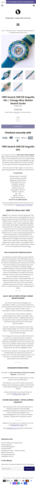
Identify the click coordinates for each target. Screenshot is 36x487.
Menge (18, 117)
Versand (16, 112)
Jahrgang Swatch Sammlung (24, 205)
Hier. (29, 246)
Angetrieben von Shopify (27, 478)
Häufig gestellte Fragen (19, 394)
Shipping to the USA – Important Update (13, 450)
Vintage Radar (18, 478)
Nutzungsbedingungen (8, 454)
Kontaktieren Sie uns (13, 428)
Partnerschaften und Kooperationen (11, 443)
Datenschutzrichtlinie (7, 452)
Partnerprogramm (6, 445)
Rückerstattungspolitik (7, 446)
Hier (24, 333)
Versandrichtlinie (6, 448)
